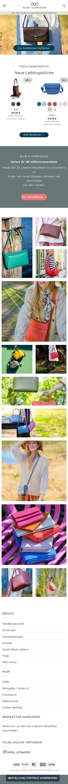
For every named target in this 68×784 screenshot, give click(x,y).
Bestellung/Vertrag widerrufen (32, 778)
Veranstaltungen (12, 636)
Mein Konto (9, 662)
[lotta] (51, 263)
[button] (4, 6)
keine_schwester (18, 752)
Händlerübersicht (13, 623)
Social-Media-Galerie (15, 649)
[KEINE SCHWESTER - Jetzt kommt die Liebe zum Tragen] (34, 5)
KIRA (16, 109)
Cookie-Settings (12, 707)
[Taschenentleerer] (51, 582)
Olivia (52, 109)
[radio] (13, 104)
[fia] (17, 582)
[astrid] (17, 247)
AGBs (5, 681)
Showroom (9, 630)
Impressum (9, 694)
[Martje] (34, 534)
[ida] (34, 471)
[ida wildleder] (34, 423)
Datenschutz (10, 701)
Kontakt (7, 643)
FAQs (5, 655)
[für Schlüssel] (34, 311)
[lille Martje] (34, 391)
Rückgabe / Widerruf (15, 688)
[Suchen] (64, 5)
